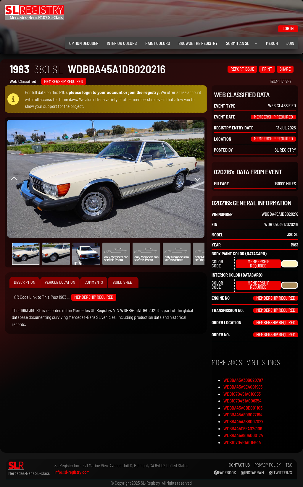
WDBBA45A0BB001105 (242, 407)
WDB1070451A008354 (242, 400)
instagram (254, 472)
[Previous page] (14, 179)
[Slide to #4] (146, 254)
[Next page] (197, 179)
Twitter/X (282, 472)
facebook (227, 472)
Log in (288, 28)
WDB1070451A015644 (242, 442)
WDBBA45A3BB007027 (243, 421)
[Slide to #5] (177, 254)
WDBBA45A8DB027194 (242, 414)
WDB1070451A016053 (242, 394)
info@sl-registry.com (72, 472)
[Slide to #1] (26, 254)
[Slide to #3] (116, 254)
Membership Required (63, 81)
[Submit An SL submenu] (255, 43)
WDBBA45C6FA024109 (242, 428)
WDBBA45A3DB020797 (243, 380)
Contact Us (239, 464)
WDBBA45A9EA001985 (242, 386)
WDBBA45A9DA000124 (243, 435)
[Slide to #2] (86, 254)
